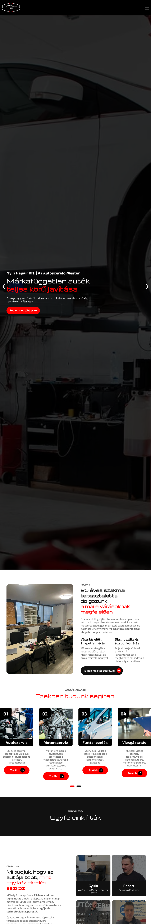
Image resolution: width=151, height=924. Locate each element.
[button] (72, 786)
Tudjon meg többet (21, 310)
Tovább (14, 770)
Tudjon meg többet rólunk (99, 670)
